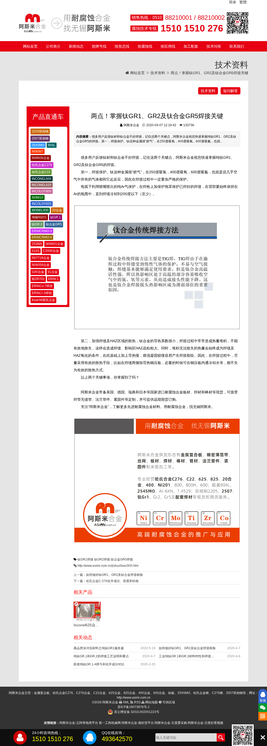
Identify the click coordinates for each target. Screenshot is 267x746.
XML (125, 702)
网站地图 (151, 702)
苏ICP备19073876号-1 (134, 707)
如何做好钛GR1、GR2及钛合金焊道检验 (187, 648)
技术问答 (214, 46)
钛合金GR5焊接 (122, 559)
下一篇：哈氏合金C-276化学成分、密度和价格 (106, 581)
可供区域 (168, 702)
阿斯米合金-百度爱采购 (171, 723)
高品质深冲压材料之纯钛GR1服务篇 (99, 648)
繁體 (243, 2)
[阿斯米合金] (65, 23)
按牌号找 (99, 46)
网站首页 (30, 46)
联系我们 (236, 46)
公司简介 (53, 46)
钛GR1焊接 (85, 559)
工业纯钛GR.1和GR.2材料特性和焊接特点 (188, 656)
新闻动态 (76, 46)
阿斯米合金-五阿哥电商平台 (78, 723)
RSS (137, 702)
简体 (232, 2)
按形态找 (122, 46)
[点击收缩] (262, 737)
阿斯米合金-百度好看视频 (205, 723)
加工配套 (191, 46)
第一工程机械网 (110, 723)
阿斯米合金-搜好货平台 (138, 723)
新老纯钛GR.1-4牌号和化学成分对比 (99, 664)
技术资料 (157, 73)
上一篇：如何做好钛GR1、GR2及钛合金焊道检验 (108, 575)
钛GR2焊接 (102, 559)
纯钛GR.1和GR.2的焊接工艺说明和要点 (101, 656)
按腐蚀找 (145, 46)
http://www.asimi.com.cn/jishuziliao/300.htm (107, 566)
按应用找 (168, 46)
